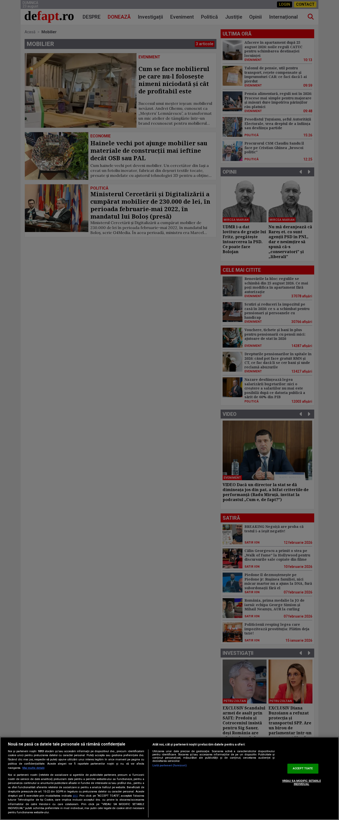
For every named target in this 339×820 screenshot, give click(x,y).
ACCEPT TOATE (303, 768)
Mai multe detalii (33, 768)
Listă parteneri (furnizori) (169, 765)
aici (75, 795)
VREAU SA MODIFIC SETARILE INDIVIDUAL (301, 782)
